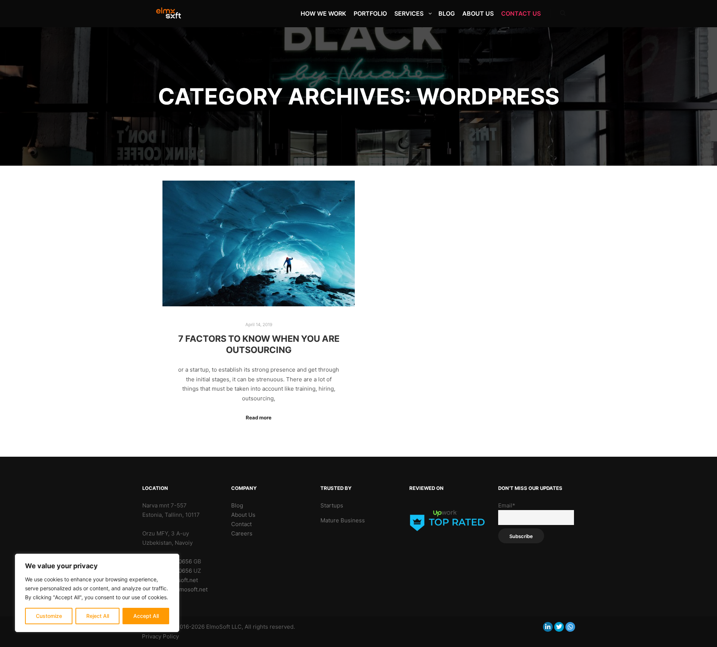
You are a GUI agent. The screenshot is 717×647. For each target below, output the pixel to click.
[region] (97, 593)
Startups (331, 505)
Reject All (97, 616)
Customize (49, 616)
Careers (241, 533)
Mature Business (342, 520)
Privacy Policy (160, 636)
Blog (237, 505)
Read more (258, 418)
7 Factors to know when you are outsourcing (258, 344)
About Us (243, 514)
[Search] (562, 13)
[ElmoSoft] (172, 13)
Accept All (146, 616)
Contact (241, 524)
